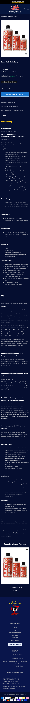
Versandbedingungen (15, 632)
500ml (10, 82)
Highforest (23, 694)
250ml (6, 82)
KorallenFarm (11, 694)
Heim (2, 16)
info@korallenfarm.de (17, 658)
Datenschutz (15, 637)
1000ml (15, 82)
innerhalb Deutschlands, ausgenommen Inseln (15, 2)
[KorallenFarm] (15, 9)
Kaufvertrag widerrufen (15, 644)
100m (3, 82)
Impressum (15, 635)
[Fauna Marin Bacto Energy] (15, 565)
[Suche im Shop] (24, 9)
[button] (1, 2)
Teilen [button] (4, 115)
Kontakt (15, 627)
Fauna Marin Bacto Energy (15, 587)
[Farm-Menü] (28, 9)
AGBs (15, 630)
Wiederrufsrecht (15, 640)
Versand (8, 71)
